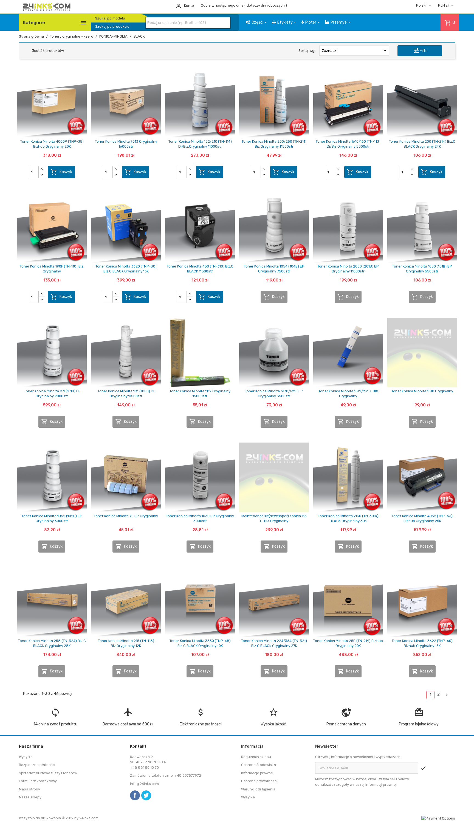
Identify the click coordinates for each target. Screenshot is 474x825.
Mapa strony (29, 789)
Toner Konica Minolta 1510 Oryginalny (422, 391)
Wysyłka (26, 757)
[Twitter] (146, 795)
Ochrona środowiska (258, 765)
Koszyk (61, 172)
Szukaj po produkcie (112, 26)
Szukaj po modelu (110, 18)
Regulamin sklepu (256, 757)
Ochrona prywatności (259, 781)
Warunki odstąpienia (258, 789)
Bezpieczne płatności (37, 765)
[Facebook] (135, 795)
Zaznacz (355, 50)
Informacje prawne (257, 773)
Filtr (420, 50)
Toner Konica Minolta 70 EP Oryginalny (126, 516)
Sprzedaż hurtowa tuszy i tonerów (48, 773)
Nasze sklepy (30, 797)
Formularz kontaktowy (38, 781)
